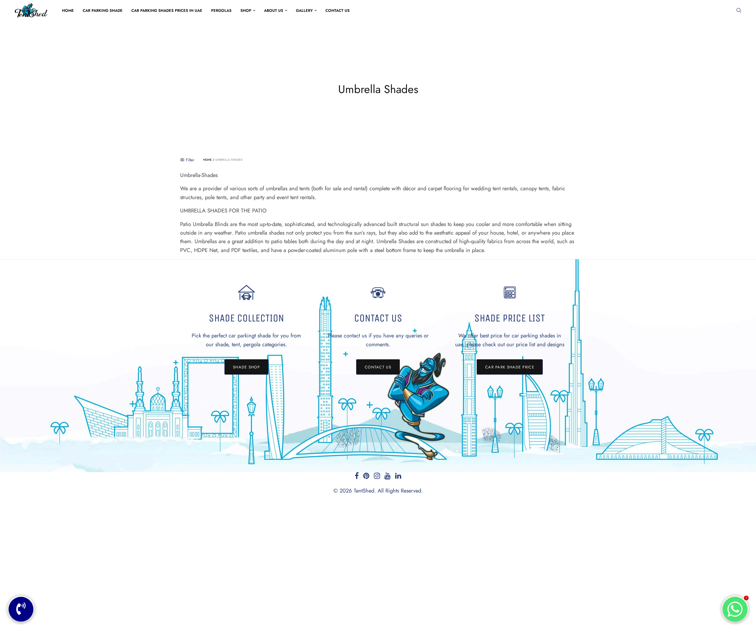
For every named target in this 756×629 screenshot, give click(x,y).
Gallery (304, 10)
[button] (246, 367)
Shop (245, 10)
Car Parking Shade (103, 10)
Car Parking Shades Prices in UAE (166, 10)
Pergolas (221, 10)
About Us (273, 10)
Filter (190, 160)
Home (68, 10)
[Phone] (21, 609)
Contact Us (337, 10)
